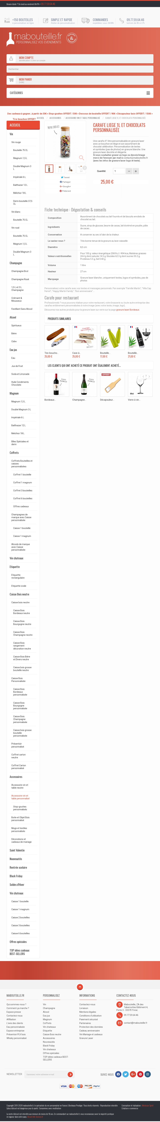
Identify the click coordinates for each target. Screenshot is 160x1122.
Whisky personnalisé (17, 1038)
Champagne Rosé (20, 279)
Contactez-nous (14, 1015)
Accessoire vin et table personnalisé (83, 118)
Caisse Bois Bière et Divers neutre (21, 658)
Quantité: (101, 171)
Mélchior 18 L (19, 193)
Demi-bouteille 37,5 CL (22, 202)
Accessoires (55, 118)
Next (85, 168)
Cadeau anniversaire (89, 1030)
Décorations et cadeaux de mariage (21, 840)
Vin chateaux (16, 558)
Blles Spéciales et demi (20, 443)
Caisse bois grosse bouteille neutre (22, 668)
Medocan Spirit (147, 1105)
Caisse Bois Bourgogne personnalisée (20, 706)
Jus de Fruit (17, 366)
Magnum (14, 393)
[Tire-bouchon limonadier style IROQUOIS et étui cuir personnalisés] (57, 337)
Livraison (83, 1008)
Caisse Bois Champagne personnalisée (20, 719)
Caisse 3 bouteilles (20, 925)
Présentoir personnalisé (17, 745)
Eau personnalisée (16, 1027)
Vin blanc (15, 212)
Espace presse (14, 1012)
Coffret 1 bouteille (22, 474)
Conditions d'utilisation (90, 1015)
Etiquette (15, 567)
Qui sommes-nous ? (16, 1004)
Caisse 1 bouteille (21, 528)
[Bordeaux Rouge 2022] (57, 384)
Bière (14, 333)
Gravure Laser (86, 1038)
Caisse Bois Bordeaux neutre (21, 611)
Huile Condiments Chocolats (20, 383)
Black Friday (16, 876)
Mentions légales (87, 1012)
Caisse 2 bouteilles (20, 917)
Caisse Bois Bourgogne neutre (22, 622)
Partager (66, 182)
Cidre (14, 341)
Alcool (13, 317)
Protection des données (91, 1027)
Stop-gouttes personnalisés (20, 808)
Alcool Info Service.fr (35, 1116)
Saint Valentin (17, 850)
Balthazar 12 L (20, 185)
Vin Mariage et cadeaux (90, 1034)
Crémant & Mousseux (16, 299)
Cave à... (76, 353)
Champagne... (79, 399)
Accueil (40, 118)
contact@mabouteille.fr (135, 158)
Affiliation (11, 1019)
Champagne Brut (19, 271)
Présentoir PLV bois (16, 1034)
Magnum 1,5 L (20, 158)
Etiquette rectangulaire (18, 576)
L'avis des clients (15, 1023)
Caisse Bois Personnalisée (18, 679)
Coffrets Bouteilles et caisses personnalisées (21, 464)
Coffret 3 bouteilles (22, 490)
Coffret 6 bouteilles (22, 498)
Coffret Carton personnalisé (18, 766)
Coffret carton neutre (18, 756)
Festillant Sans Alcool (21, 309)
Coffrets (14, 453)
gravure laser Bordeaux (127, 309)
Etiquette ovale (18, 586)
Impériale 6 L (19, 177)
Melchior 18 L (17, 433)
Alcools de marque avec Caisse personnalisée (20, 547)
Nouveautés (16, 859)
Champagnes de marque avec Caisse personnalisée (21, 517)
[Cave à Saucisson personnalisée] (84, 337)
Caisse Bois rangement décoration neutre (22, 646)
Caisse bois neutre (20, 602)
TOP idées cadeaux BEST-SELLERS (19, 952)
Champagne (16, 263)
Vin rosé (15, 228)
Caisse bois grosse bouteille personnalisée (22, 733)
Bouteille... (105, 353)
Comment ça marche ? (18, 1008)
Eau (13, 358)
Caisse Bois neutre (19, 594)
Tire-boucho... (52, 353)
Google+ (66, 186)
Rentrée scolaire (18, 867)
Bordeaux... (50, 399)
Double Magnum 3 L (22, 167)
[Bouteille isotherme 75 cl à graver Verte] (112, 337)
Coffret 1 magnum (22, 482)
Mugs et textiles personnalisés (19, 829)
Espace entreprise (15, 1030)
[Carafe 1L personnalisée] (49, 168)
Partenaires (85, 1023)
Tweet (66, 177)
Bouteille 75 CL (20, 150)
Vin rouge (16, 142)
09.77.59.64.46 (48, 4)
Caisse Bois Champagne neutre (22, 633)
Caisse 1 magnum (22, 536)
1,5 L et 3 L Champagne (17, 288)
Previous (46, 168)
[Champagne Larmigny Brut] (84, 384)
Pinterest (66, 191)
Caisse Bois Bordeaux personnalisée (20, 692)
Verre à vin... (134, 399)
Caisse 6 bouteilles (20, 933)
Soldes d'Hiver (17, 885)
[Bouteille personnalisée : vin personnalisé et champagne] (34, 39)
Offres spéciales (18, 942)
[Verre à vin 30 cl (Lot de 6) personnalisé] (140, 384)
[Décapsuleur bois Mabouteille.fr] (112, 384)
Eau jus (13, 350)
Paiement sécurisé (88, 1019)
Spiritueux (16, 325)
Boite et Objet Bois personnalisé (20, 818)
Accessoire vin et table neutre (19, 786)
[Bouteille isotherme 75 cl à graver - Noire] (140, 337)
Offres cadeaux (21, 506)
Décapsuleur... (107, 399)
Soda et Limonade (20, 374)
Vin (11, 134)
